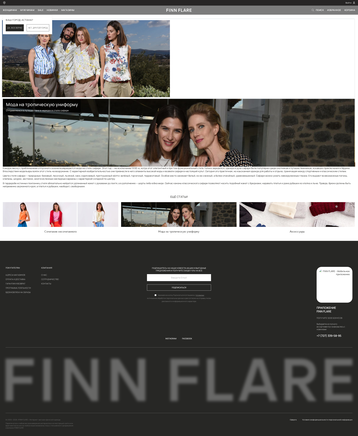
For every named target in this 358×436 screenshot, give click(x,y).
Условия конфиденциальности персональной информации (327, 420)
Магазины (67, 10)
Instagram (170, 339)
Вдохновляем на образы (18, 292)
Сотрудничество (50, 279)
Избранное (334, 10)
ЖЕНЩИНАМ (10, 10)
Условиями (200, 295)
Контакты (46, 284)
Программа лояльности (18, 288)
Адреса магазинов (15, 275)
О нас (44, 275)
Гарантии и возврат (15, 284)
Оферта (293, 420)
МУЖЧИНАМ (27, 10)
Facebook (187, 339)
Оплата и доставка (15, 279)
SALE (40, 10)
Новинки (52, 10)
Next (356, 59)
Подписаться (179, 287)
